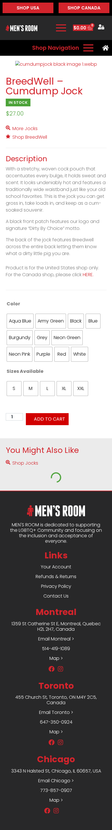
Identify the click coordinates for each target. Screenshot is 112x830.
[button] (18, 102)
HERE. (88, 274)
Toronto (56, 686)
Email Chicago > (56, 780)
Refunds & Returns (56, 576)
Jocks (31, 128)
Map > (56, 800)
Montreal (56, 612)
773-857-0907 (56, 790)
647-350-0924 (56, 722)
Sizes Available (25, 371)
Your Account (56, 567)
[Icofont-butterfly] (64, 810)
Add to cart (49, 419)
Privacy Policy (56, 586)
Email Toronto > (56, 712)
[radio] (20, 321)
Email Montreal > (56, 639)
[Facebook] (47, 810)
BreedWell (36, 137)
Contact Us (56, 596)
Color (13, 303)
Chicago (56, 759)
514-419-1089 (56, 648)
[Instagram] (55, 810)
